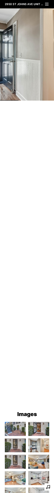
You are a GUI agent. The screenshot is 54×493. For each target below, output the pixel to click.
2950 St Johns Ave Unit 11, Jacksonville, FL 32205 (24, 4)
